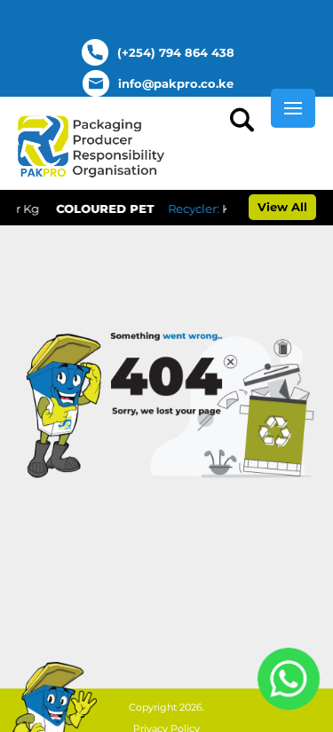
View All (282, 207)
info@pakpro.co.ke (176, 83)
